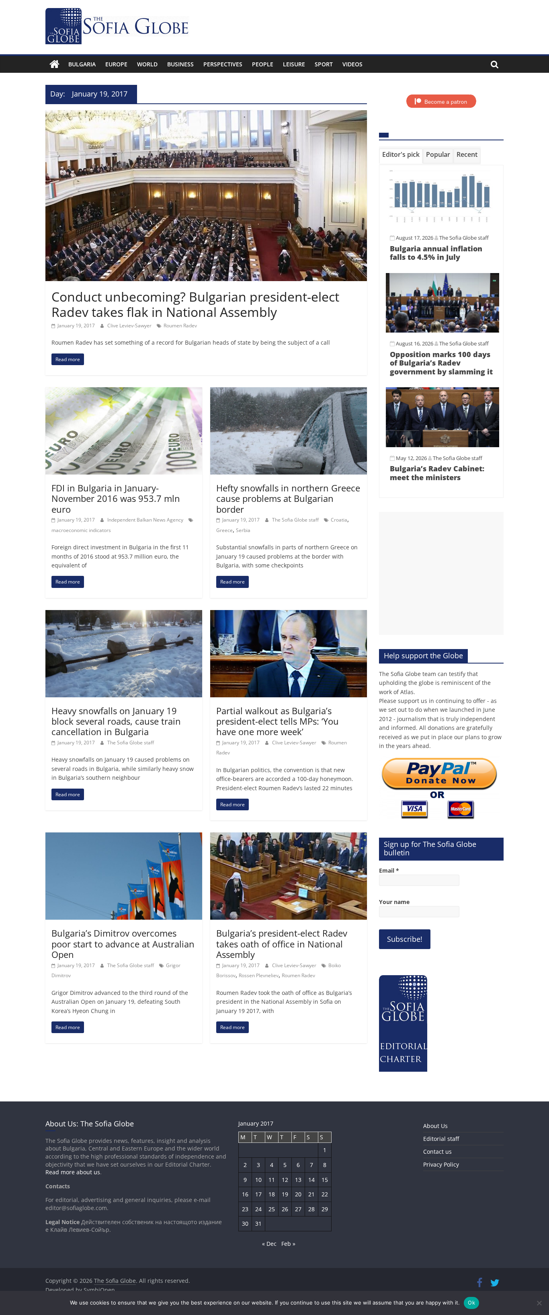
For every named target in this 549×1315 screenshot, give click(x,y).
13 (298, 1180)
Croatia (339, 519)
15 (325, 1180)
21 (311, 1194)
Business (180, 64)
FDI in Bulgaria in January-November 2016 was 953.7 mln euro (115, 498)
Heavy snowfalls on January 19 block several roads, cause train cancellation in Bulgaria (116, 721)
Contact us (437, 1151)
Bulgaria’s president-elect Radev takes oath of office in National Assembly (281, 943)
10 (258, 1180)
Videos (352, 64)
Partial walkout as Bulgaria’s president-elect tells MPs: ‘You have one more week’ (277, 721)
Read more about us (72, 1172)
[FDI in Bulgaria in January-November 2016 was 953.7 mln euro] (123, 392)
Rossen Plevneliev (259, 975)
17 (258, 1194)
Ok (471, 1302)
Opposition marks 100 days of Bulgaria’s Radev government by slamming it (441, 362)
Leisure (294, 64)
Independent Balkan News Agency (145, 519)
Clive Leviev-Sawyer (130, 325)
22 (325, 1194)
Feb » (288, 1243)
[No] (539, 1303)
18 (271, 1194)
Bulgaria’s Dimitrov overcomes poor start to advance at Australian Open (123, 943)
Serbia (243, 530)
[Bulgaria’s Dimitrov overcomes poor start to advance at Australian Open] (123, 837)
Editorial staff (441, 1138)
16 (245, 1194)
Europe (116, 64)
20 (298, 1194)
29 (325, 1209)
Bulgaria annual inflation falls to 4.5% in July (436, 253)
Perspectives (222, 64)
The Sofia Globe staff (296, 519)
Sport (324, 64)
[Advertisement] (441, 573)
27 (298, 1209)
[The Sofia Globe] (54, 64)
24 (258, 1209)
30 (245, 1223)
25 (271, 1209)
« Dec (269, 1243)
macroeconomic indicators (81, 530)
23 (245, 1209)
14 (311, 1180)
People (262, 64)
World (147, 64)
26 (285, 1209)
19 (285, 1194)
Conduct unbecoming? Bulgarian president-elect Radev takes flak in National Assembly (195, 304)
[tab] (401, 156)
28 (311, 1209)
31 (258, 1223)
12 (285, 1180)
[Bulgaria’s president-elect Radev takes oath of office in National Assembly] (288, 837)
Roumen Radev (180, 325)
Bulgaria (82, 64)
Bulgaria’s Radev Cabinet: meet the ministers (437, 473)
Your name (394, 902)
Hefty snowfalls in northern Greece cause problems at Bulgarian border (288, 498)
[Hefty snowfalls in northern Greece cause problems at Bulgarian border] (288, 392)
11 (271, 1180)
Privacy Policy (441, 1164)
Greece (224, 530)
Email (389, 870)
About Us (435, 1126)
